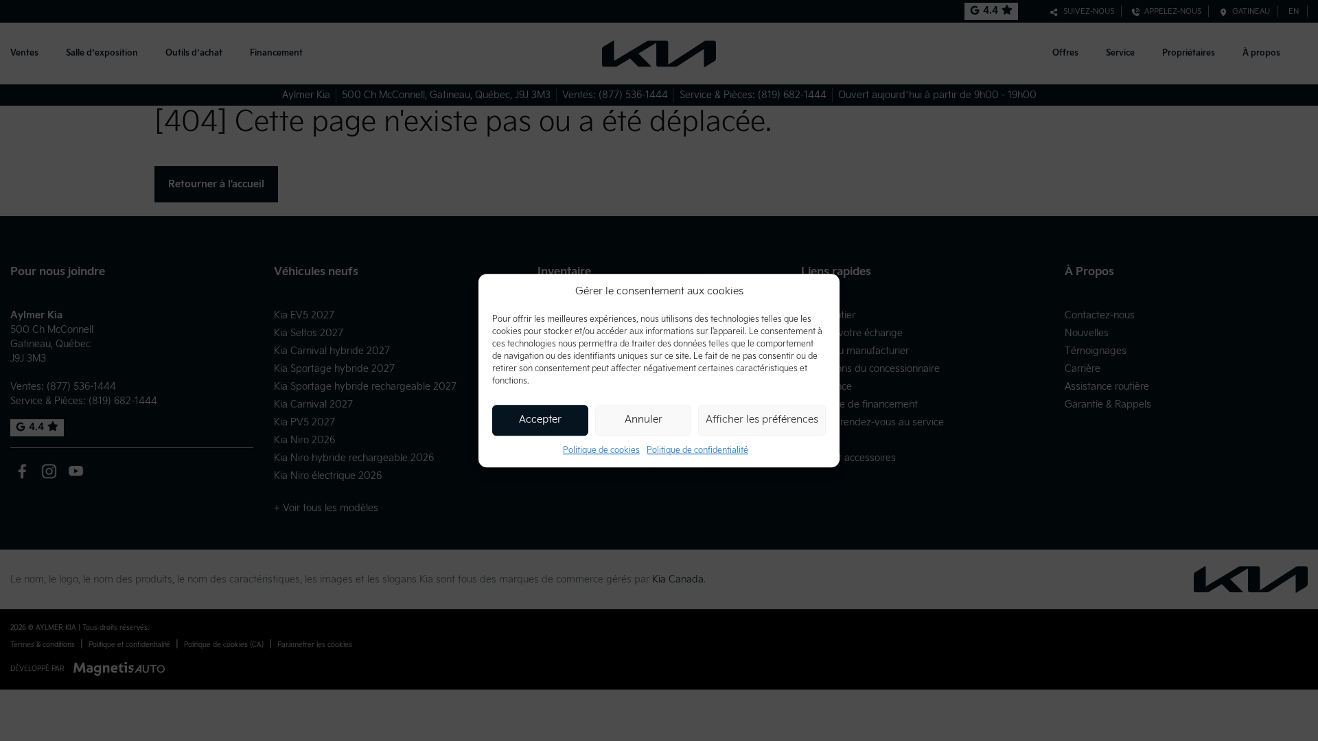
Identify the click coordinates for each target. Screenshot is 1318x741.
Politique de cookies (601, 450)
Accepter (540, 419)
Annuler (643, 419)
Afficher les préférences (762, 419)
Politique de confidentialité (697, 450)
